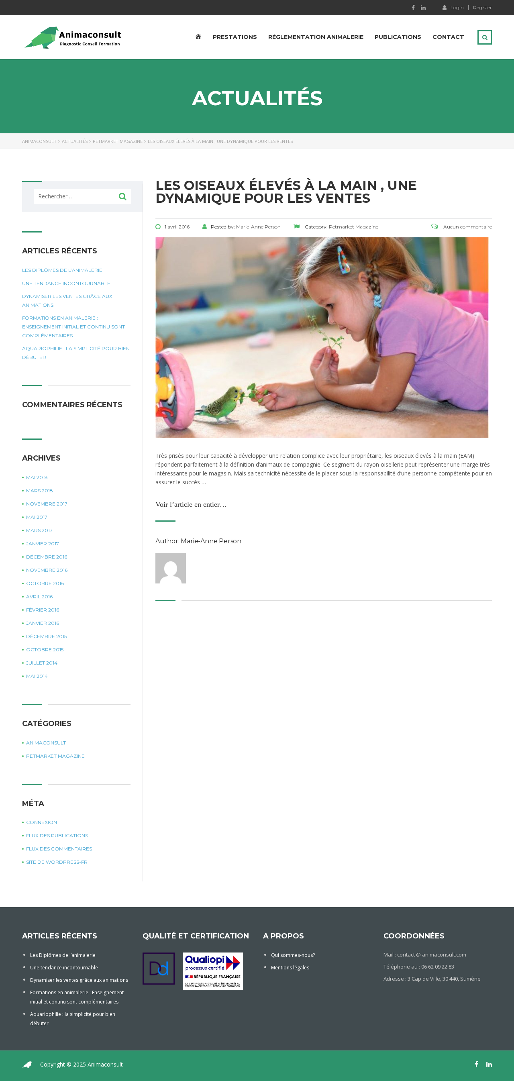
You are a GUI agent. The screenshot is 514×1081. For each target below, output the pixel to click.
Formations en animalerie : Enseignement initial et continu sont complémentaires (73, 327)
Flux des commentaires (59, 849)
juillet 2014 (41, 663)
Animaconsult (46, 743)
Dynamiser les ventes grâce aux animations (67, 300)
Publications (398, 37)
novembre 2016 (46, 570)
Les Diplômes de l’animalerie (62, 270)
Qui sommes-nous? (293, 955)
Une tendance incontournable (66, 283)
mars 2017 (39, 530)
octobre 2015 (44, 650)
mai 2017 (36, 517)
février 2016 (42, 610)
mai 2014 (37, 676)
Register (482, 7)
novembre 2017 (46, 504)
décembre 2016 (46, 557)
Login (457, 7)
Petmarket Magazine (55, 756)
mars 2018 (39, 490)
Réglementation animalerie (315, 37)
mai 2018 (37, 477)
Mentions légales (290, 967)
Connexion (41, 822)
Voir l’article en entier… (191, 504)
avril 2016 (39, 597)
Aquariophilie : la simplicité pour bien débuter (76, 352)
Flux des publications (57, 835)
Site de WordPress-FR (57, 862)
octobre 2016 (45, 583)
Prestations (235, 37)
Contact (448, 37)
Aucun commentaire (467, 227)
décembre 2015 (46, 636)
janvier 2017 (42, 543)
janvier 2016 (42, 623)
